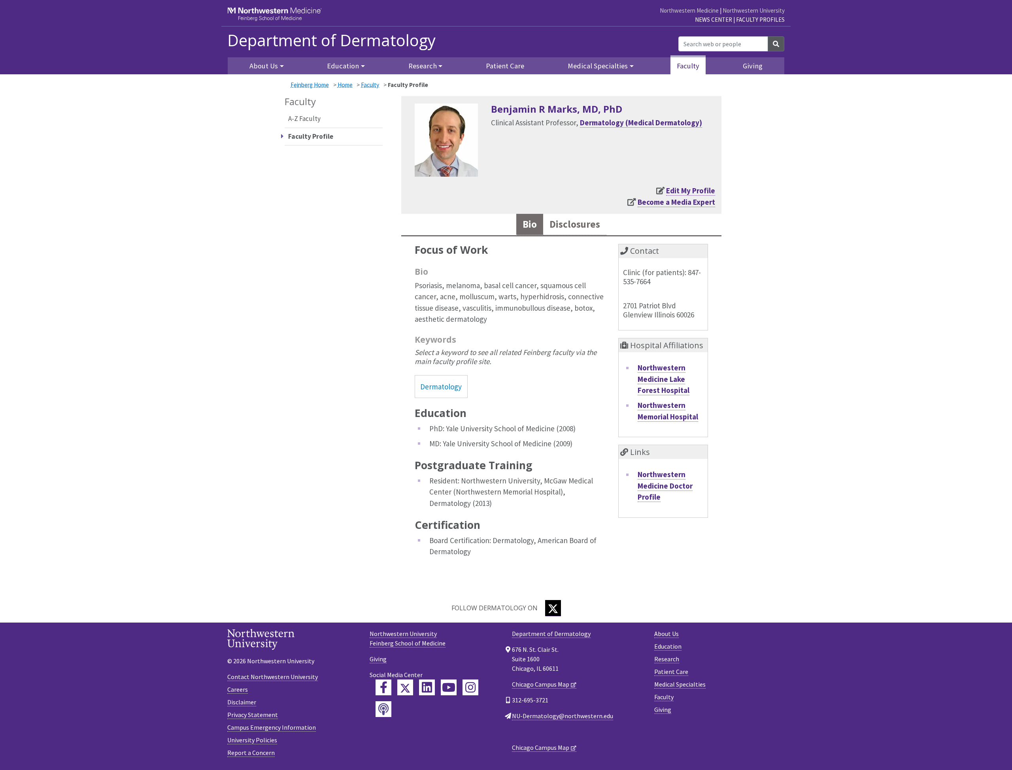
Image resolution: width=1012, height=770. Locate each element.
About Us (666, 634)
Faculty (688, 65)
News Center (713, 19)
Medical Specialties (680, 684)
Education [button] (343, 65)
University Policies (252, 740)
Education (668, 646)
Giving (753, 65)
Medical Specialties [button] (598, 65)
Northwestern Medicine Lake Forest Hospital (663, 379)
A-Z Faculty (304, 118)
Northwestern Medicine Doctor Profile (665, 486)
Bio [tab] (530, 224)
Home (345, 85)
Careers (237, 689)
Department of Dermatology (331, 40)
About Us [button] (263, 65)
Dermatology (441, 386)
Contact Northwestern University (272, 677)
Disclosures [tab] (574, 224)
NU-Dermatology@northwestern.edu (562, 716)
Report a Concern (251, 753)
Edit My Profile (690, 190)
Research (666, 659)
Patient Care (505, 65)
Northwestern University (754, 10)
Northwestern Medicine (689, 10)
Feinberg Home (310, 85)
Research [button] (422, 65)
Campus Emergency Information (271, 727)
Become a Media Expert (676, 202)
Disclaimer (241, 702)
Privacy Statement (252, 715)
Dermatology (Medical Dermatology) (641, 122)
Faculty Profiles (760, 19)
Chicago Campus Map (540, 684)
